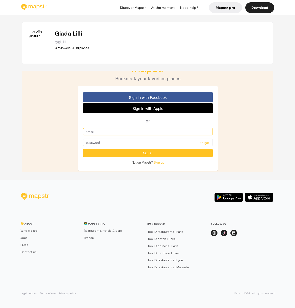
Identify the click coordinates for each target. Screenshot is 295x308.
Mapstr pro (225, 7)
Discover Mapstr (133, 8)
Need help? (189, 8)
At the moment (163, 8)
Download (259, 7)
